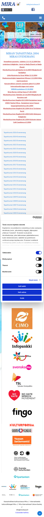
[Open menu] (40, 18)
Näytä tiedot (33, 280)
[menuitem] (15, 133)
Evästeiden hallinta (22, 512)
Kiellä (22, 298)
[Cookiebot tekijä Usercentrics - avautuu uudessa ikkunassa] (33, 217)
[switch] (39, 259)
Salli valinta (22, 292)
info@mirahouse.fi (33, 4)
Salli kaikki (22, 286)
